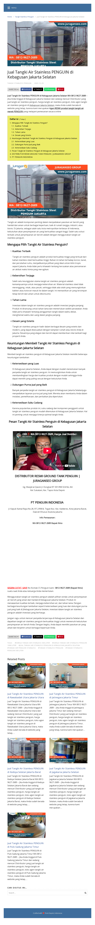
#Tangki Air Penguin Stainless (21, 648)
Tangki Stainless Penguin (24, 17)
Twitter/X (38, 89)
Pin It (61, 89)
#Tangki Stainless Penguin (50, 648)
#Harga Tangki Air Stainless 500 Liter (32, 643)
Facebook (27, 89)
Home (9, 17)
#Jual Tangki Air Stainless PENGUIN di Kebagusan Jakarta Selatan (49, 645)
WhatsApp (50, 89)
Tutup (22, 119)
